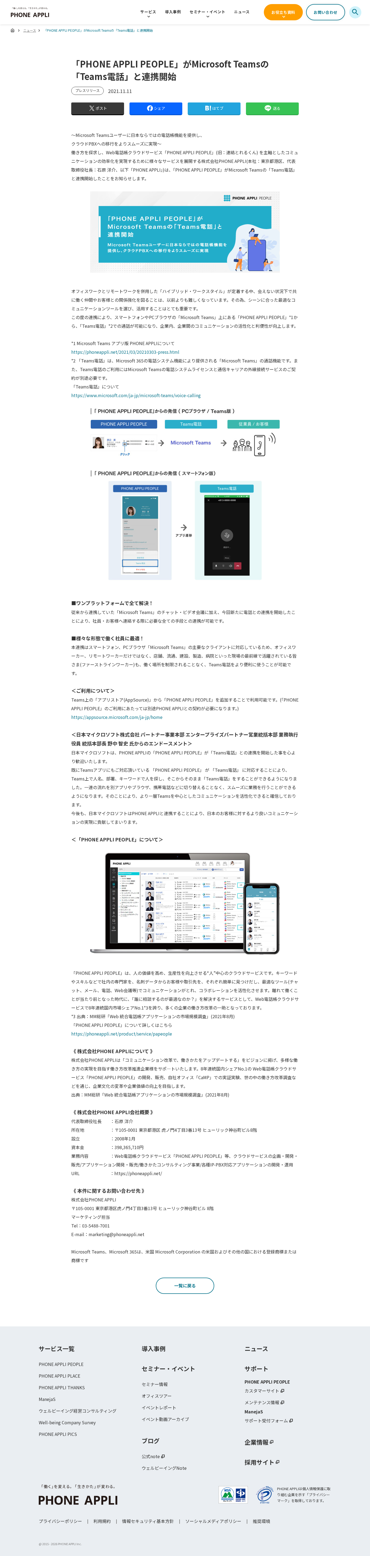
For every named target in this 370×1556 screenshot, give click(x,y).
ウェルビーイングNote (164, 1468)
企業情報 (256, 1442)
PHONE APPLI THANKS (62, 1387)
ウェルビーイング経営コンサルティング (77, 1410)
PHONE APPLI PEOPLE (61, 1364)
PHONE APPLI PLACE (59, 1375)
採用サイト (259, 1462)
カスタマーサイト (262, 1390)
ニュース (242, 11)
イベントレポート (159, 1407)
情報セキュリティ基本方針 (148, 1521)
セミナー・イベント (207, 11)
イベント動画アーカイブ (165, 1419)
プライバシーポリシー (60, 1521)
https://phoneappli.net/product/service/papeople (121, 1033)
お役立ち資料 (283, 12)
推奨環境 (261, 1521)
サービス (148, 11)
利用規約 (102, 1521)
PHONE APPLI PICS (58, 1434)
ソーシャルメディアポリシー (213, 1521)
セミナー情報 (155, 1384)
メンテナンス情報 (262, 1402)
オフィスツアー (157, 1396)
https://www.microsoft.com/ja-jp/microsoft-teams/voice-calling (136, 395)
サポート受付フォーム (266, 1420)
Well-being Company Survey (67, 1422)
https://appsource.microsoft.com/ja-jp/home (117, 717)
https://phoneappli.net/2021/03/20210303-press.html (125, 352)
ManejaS (47, 1399)
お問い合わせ (325, 12)
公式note (151, 1456)
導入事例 (173, 11)
